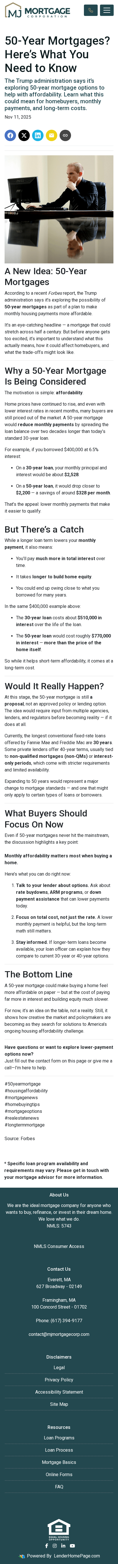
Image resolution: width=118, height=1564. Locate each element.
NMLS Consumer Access (59, 1246)
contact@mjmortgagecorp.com (59, 1334)
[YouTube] (72, 1546)
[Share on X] (24, 135)
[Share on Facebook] (10, 135)
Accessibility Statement (59, 1392)
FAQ (59, 1486)
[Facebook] (46, 1546)
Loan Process (59, 1450)
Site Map (59, 1404)
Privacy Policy (59, 1380)
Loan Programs (59, 1438)
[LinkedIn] (63, 1546)
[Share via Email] (51, 135)
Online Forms (59, 1474)
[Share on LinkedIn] (38, 135)
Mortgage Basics (59, 1462)
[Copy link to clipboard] (65, 135)
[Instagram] (55, 1546)
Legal (59, 1367)
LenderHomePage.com (77, 1556)
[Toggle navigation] (107, 10)
